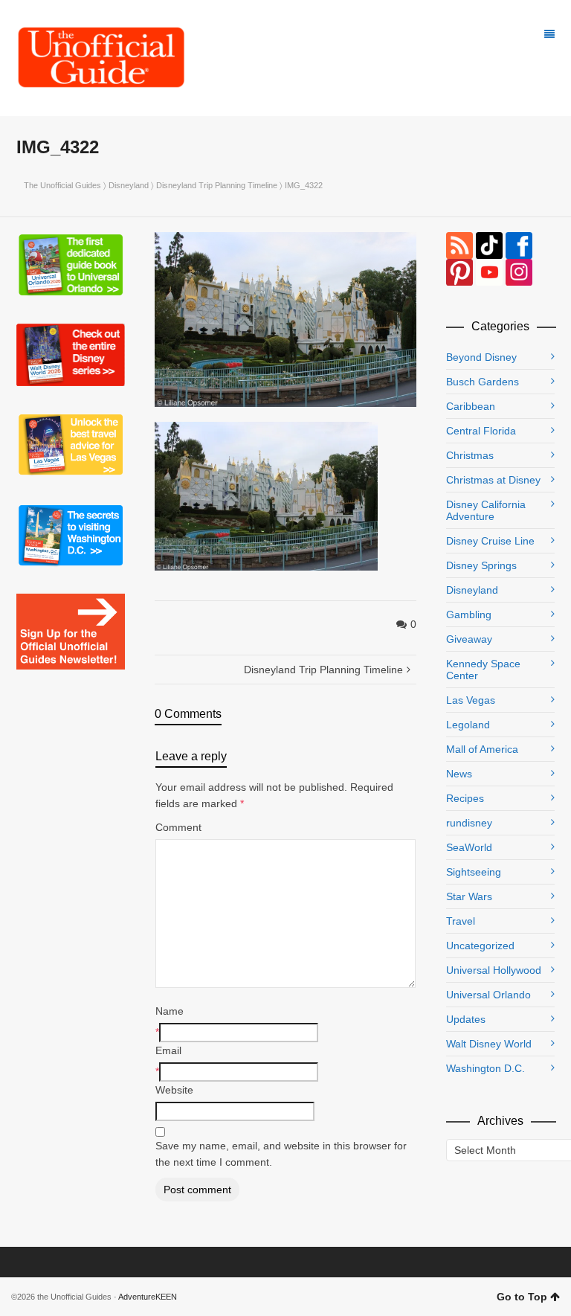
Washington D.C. (485, 1068)
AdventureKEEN (147, 1296)
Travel (460, 921)
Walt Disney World (489, 1044)
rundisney (469, 823)
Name (169, 1011)
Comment (178, 827)
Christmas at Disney (493, 480)
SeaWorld (469, 847)
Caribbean (470, 406)
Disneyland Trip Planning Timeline (216, 185)
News (459, 774)
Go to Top (522, 1297)
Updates (465, 1019)
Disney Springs (481, 565)
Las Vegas (470, 700)
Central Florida (481, 431)
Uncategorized (480, 945)
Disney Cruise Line (490, 541)
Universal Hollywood (493, 970)
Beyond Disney (481, 357)
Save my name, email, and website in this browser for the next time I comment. (281, 1154)
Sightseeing (473, 872)
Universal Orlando (488, 995)
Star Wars (469, 896)
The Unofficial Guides (62, 185)
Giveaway (469, 639)
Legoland (468, 725)
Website (174, 1090)
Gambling (468, 614)
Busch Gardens (482, 382)
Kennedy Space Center (483, 669)
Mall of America (482, 749)
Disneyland (129, 185)
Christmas (470, 455)
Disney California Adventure (486, 510)
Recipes (465, 798)
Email (168, 1050)
